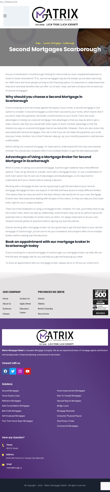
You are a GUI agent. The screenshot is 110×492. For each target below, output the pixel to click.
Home (38, 43)
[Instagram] (20, 371)
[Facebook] (5, 371)
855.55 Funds (12, 448)
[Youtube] (27, 371)
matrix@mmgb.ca (14, 467)
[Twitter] (12, 371)
